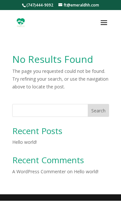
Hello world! (24, 142)
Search (98, 111)
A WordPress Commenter (39, 171)
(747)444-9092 (39, 5)
